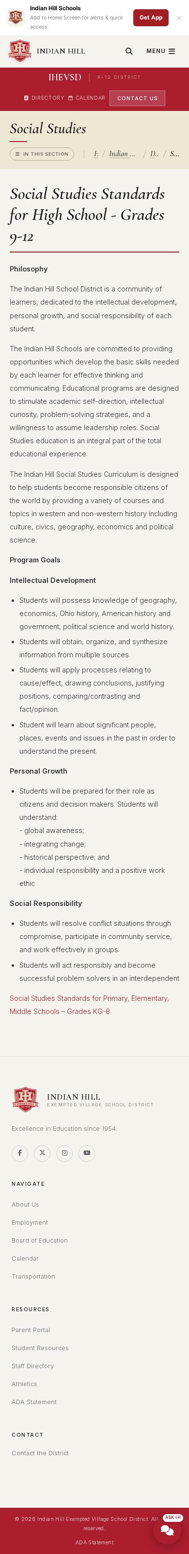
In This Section (46, 154)
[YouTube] (87, 1153)
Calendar (91, 98)
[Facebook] (20, 1153)
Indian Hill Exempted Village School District (124, 154)
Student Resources (40, 1348)
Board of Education (40, 1240)
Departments (154, 154)
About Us (25, 1204)
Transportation (33, 1276)
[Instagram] (64, 1153)
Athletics (24, 1384)
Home (96, 154)
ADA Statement (34, 1402)
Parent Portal (31, 1330)
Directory (48, 98)
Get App (151, 17)
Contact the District (40, 1453)
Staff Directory (33, 1366)
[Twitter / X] (42, 1153)
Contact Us (137, 98)
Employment (30, 1222)
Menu (156, 51)
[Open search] (129, 51)
